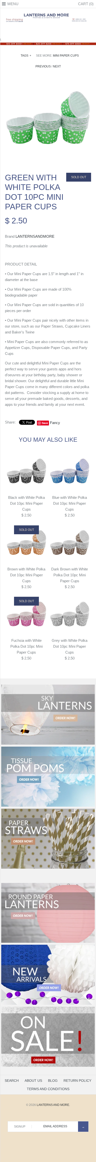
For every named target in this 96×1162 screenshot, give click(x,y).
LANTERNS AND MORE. (53, 1105)
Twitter (42, 30)
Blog (53, 1081)
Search (12, 1081)
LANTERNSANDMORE (35, 236)
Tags (26, 55)
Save (45, 423)
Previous (43, 66)
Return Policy (77, 1081)
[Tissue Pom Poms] (48, 805)
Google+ (48, 30)
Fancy (55, 423)
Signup (19, 1126)
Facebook (35, 30)
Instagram (54, 30)
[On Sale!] (48, 1066)
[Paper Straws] (48, 867)
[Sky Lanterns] (48, 743)
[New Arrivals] (48, 1003)
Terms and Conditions (48, 1089)
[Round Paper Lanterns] (48, 941)
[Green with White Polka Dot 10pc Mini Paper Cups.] (48, 80)
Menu (12, 4)
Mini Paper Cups (66, 55)
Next (57, 66)
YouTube (60, 30)
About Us (33, 1081)
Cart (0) (86, 4)
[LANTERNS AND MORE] (48, 13)
